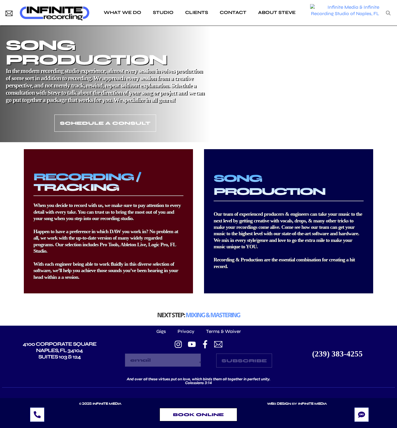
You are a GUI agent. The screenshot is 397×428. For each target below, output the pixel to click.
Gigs (161, 331)
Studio (163, 12)
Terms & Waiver (223, 331)
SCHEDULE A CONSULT (105, 123)
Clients (196, 12)
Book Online (198, 414)
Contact (233, 12)
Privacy (186, 331)
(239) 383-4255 (337, 353)
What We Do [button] (122, 12)
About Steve (277, 12)
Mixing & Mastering (213, 315)
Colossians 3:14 (198, 383)
